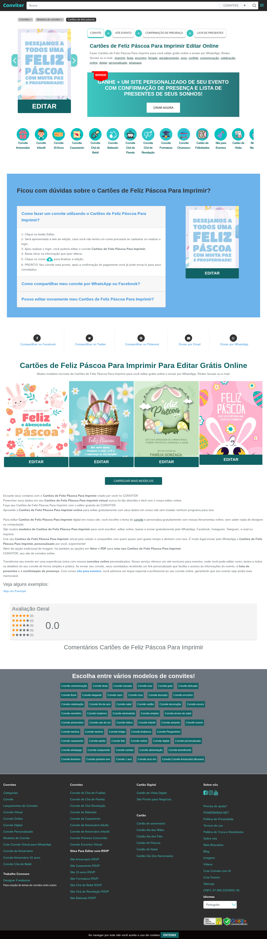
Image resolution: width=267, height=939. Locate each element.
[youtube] (216, 793)
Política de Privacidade (218, 819)
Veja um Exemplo (14, 591)
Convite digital (161, 740)
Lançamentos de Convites (20, 805)
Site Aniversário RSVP (84, 859)
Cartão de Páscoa (148, 842)
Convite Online (13, 818)
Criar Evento (211, 877)
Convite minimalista (124, 713)
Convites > (25, 19)
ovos (184, 58)
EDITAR (44, 106)
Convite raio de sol (100, 722)
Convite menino (94, 731)
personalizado (118, 62)
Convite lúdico (124, 722)
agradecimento (169, 58)
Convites (9, 784)
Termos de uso (213, 825)
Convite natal (123, 704)
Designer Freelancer (30, 883)
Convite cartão (145, 704)
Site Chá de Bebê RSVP (86, 885)
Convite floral (68, 695)
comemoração (209, 58)
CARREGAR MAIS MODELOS (133, 481)
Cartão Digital (146, 784)
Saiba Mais (36, 417)
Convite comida (125, 750)
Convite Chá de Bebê (95, 147)
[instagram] (211, 793)
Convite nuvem (194, 722)
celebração (228, 58)
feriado (152, 58)
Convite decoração (170, 704)
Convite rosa (135, 695)
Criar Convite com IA (217, 871)
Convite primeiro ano (98, 759)
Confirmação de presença (164, 32)
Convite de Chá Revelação (87, 805)
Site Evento (123, 32)
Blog (206, 851)
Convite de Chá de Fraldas (88, 792)
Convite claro (114, 695)
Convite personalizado (188, 740)
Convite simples (150, 713)
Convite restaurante (99, 750)
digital (103, 62)
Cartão (141, 815)
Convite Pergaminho (168, 731)
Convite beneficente (180, 750)
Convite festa (100, 686)
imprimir (120, 58)
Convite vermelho (71, 713)
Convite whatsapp (71, 750)
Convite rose (145, 686)
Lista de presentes (210, 32)
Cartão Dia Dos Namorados (155, 856)
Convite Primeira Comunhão (88, 838)
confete (193, 58)
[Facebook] (205, 793)
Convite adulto (97, 740)
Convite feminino (71, 759)
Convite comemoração (74, 686)
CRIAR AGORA (163, 107)
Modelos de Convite (16, 838)
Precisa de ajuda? (215, 806)
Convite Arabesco (141, 731)
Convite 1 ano (124, 759)
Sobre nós (210, 784)
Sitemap (208, 883)
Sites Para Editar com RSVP (89, 851)
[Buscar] (254, 5)
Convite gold (165, 686)
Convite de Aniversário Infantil (89, 831)
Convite (95, 32)
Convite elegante (92, 695)
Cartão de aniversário (151, 823)
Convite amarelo (170, 722)
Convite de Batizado (83, 812)
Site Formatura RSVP (84, 878)
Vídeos (208, 864)
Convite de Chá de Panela (87, 799)
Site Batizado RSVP (83, 898)
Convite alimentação (151, 750)
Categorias (10, 792)
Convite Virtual (13, 812)
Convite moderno (97, 713)
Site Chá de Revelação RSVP (89, 891)
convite (138, 519)
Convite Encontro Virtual (86, 844)
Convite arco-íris (147, 759)
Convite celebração (72, 704)
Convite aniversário (72, 722)
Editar (36, 462)
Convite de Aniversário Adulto (89, 825)
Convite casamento (72, 740)
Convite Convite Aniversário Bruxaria (183, 759)
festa (130, 58)
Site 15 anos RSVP (82, 872)
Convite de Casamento (85, 818)
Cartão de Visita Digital (152, 792)
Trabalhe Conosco (16, 873)
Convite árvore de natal (178, 713)
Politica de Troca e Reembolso (223, 832)
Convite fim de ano (100, 704)
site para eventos (89, 571)
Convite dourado (158, 695)
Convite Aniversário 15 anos (21, 857)
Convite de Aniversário (18, 851)
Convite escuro (195, 704)
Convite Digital (12, 825)
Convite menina (70, 731)
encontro (141, 58)
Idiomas (209, 896)
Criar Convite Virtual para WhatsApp (27, 844)
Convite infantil (147, 722)
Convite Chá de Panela (130, 147)
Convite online (139, 740)
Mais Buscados (213, 845)
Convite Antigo (117, 731)
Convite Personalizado (18, 831)
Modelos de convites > (49, 19)
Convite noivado (122, 686)
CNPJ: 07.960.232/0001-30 (221, 890)
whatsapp (135, 62)
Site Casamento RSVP (85, 865)
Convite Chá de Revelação (148, 147)
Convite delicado (188, 686)
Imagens (209, 857)
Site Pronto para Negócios (154, 799)
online (94, 62)
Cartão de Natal (147, 849)
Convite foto (118, 740)
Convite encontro (183, 695)
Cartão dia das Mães (150, 830)
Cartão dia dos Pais (149, 836)
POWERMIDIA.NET (216, 812)
